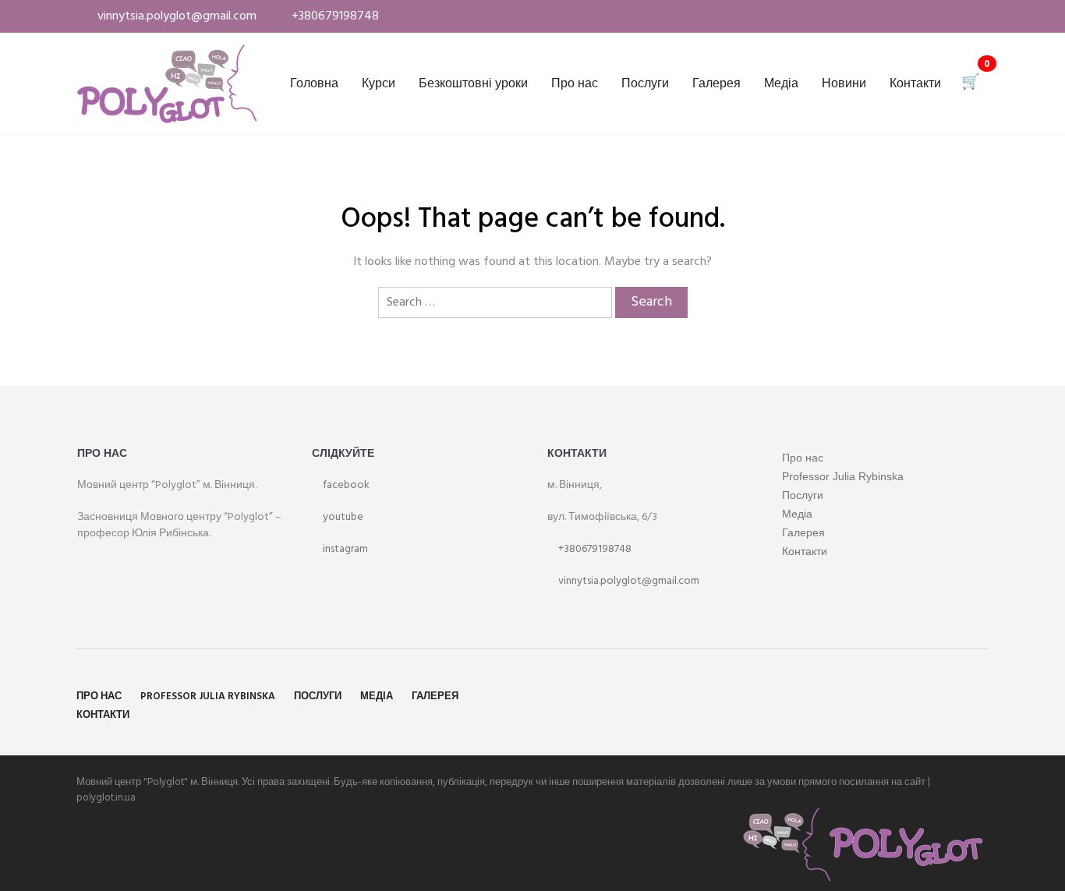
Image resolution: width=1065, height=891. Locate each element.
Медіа (781, 84)
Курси (378, 84)
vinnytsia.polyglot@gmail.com (627, 581)
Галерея (716, 84)
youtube (341, 517)
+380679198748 (594, 549)
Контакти (915, 84)
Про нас (574, 84)
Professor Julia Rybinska (843, 476)
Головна (314, 84)
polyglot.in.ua (106, 798)
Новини (844, 84)
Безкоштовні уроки (473, 84)
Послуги (645, 84)
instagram (344, 549)
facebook (345, 485)
